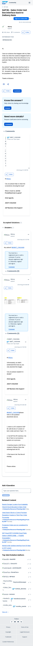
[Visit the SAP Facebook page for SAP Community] (11, 621)
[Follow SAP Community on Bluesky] (15, 621)
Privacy (8, 627)
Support (24, 637)
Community (12, 2)
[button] (23, 32)
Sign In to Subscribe (21, 18)
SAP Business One (7, 40)
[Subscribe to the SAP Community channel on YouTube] (18, 621)
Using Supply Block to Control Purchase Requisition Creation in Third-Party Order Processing (14, 515)
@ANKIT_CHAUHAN (18, 247)
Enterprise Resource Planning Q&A (14, 509)
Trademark (8, 637)
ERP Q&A (6, 7)
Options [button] (29, 19)
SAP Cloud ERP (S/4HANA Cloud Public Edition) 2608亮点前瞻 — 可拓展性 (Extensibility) (14, 535)
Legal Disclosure (24, 632)
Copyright (8, 632)
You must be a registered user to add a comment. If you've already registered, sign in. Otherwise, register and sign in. (16, 258)
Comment (17, 91)
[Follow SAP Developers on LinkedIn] (21, 621)
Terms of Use (24, 627)
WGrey (10, 26)
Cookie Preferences (8, 641)
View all (4, 612)
